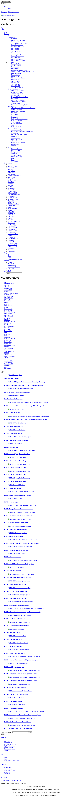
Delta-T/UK (11, 183)
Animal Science (12, 128)
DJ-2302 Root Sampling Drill (13, 639)
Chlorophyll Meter (16, 65)
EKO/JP (10, 186)
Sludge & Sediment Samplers (19, 119)
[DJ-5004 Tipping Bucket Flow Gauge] (19, 457)
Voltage (13, 160)
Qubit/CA (10, 219)
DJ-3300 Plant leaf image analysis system (16, 550)
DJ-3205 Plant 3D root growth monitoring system (19, 564)
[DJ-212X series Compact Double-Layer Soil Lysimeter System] (26, 711)
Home (6, 32)
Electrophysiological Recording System (22, 131)
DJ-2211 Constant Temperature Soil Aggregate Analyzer (21, 660)
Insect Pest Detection (17, 139)
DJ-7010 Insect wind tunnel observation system (18, 515)
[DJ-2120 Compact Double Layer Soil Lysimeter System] (24, 677)
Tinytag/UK (11, 240)
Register (3, 28)
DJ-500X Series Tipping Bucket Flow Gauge (17, 495)
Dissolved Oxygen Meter (18, 111)
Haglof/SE (11, 201)
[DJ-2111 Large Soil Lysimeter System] (19, 684)
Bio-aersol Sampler (16, 149)
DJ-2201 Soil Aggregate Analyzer (14, 667)
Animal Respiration (16, 130)
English (3, 3)
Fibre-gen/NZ (11, 196)
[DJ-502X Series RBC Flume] (16, 485)
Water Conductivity (16, 120)
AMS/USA (11, 167)
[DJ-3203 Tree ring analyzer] (16, 567)
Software (13, 145)
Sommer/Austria (12, 230)
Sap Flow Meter (15, 81)
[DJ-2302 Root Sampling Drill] (17, 636)
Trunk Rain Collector (17, 87)
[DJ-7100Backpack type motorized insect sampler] (22, 505)
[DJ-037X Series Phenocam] (16, 409)
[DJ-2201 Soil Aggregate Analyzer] (18, 663)
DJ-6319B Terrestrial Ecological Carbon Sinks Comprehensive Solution (25, 419)
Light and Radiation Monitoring (20, 97)
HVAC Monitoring (16, 156)
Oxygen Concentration (17, 56)
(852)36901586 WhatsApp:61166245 (11, 780)
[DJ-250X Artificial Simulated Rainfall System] (21, 718)
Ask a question (12, 265)
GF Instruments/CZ (13, 199)
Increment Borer (15, 75)
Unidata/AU (11, 248)
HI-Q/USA (11, 202)
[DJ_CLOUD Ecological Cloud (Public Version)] (22, 725)
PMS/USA (11, 216)
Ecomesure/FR (12, 191)
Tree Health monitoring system (13, 399)
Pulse (12, 158)
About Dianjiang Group (11, 378)
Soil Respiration (15, 57)
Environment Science (14, 89)
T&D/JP (10, 235)
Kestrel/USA (11, 205)
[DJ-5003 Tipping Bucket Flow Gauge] (19, 464)
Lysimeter (14, 38)
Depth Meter (14, 117)
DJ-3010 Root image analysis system (15, 598)
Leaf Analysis (15, 76)
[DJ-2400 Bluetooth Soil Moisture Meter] (19, 615)
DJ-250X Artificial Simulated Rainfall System (17, 722)
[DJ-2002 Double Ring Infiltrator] (17, 698)
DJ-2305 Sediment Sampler (12, 632)
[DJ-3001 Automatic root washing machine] (20, 601)
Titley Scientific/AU (13, 238)
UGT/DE (10, 249)
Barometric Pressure (16, 92)
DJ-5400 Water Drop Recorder (13, 426)
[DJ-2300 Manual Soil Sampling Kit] (18, 649)
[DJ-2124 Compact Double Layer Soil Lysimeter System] (24, 670)
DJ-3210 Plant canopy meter (12, 557)
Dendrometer (15, 67)
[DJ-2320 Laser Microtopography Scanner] (20, 622)
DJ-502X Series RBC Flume (12, 488)
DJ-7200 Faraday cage (11, 502)
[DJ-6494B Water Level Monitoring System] (20, 388)
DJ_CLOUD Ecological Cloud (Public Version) (18, 728)
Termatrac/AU (12, 237)
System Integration (13, 141)
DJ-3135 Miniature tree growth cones (15, 584)
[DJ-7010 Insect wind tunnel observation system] (21, 512)
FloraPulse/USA (12, 197)
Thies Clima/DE (12, 246)
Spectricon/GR (12, 226)
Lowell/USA (11, 210)
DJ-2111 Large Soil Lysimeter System (15, 687)
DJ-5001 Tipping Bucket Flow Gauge (15, 481)
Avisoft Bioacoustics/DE (14, 175)
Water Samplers (15, 122)
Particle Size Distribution (18, 40)
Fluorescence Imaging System (19, 70)
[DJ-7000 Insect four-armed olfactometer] (19, 519)
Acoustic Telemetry (16, 109)
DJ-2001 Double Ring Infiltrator (13, 708)
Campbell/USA (12, 179)
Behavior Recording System (19, 134)
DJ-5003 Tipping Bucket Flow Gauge (15, 467)
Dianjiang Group (12, 166)
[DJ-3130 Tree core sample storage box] (19, 588)
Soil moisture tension (17, 59)
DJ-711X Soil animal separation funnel (15, 529)
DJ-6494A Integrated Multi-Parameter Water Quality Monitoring (23, 385)
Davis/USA (11, 182)
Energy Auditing (15, 152)
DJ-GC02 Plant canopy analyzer (14, 536)
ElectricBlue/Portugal (14, 194)
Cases (9, 257)
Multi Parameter (15, 114)
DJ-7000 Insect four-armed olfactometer (16, 522)
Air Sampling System (17, 93)
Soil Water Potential (16, 51)
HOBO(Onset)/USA (13, 204)
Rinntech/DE (11, 223)
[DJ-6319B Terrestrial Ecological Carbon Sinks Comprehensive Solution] (28, 416)
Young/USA (11, 251)
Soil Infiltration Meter (17, 45)
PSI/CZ (10, 218)
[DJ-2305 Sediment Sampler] (16, 629)
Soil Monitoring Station (17, 46)
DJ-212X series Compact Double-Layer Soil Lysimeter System (22, 715)
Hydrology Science (13, 106)
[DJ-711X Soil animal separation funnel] (19, 526)
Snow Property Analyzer (18, 100)
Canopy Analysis (16, 64)
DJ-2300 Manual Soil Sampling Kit (14, 653)
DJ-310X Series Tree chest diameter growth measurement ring (22, 612)
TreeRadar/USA (12, 243)
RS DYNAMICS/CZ (14, 221)
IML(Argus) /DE (12, 208)
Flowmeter (14, 112)
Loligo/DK (11, 212)
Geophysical (14, 153)
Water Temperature (16, 123)
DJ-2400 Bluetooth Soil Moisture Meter (16, 619)
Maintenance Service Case (15, 259)
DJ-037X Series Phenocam (12, 412)
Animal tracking (15, 136)
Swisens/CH (11, 232)
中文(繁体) (7, 8)
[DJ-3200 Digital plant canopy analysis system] (21, 574)
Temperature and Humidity (18, 101)
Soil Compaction (16, 42)
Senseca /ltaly (11, 224)
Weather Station (15, 103)
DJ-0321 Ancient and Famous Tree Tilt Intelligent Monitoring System (24, 406)
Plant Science (11, 62)
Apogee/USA (11, 171)
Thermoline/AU (12, 245)
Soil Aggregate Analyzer (18, 60)
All (8, 35)
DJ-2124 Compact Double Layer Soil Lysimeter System (20, 673)
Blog (5, 253)
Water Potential (15, 86)
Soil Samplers (15, 49)
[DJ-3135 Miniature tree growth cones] (19, 581)
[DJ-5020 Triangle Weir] (15, 443)
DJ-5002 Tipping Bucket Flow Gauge (15, 474)
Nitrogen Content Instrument (19, 78)
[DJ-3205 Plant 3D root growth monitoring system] (22, 560)
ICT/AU (10, 207)
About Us (10, 270)
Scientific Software (16, 155)
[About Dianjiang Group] (15, 375)
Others (9, 147)
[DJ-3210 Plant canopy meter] (16, 553)
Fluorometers (15, 68)
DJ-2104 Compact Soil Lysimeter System (16, 694)
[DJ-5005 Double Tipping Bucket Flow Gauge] (21, 450)
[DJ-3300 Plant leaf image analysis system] (20, 546)
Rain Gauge (14, 98)
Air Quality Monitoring (17, 90)
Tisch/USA (11, 241)
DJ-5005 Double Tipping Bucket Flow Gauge (17, 454)
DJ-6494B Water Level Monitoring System (17, 392)
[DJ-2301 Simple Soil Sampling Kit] (18, 643)
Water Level (14, 125)
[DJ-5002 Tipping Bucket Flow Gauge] (19, 471)
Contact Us (11, 268)
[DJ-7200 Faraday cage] (15, 498)
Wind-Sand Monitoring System (19, 105)
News (9, 256)
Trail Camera (14, 133)
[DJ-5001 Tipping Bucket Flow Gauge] (19, 478)
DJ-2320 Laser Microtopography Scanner (16, 625)
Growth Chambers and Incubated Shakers (22, 71)
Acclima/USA (12, 172)
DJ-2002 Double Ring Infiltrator (13, 701)
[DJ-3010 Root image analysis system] (19, 594)
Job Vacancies (8, 271)
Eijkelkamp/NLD (12, 193)
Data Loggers (15, 144)
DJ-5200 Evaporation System (13, 433)
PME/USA (11, 215)
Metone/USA (11, 213)
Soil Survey (14, 161)
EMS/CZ (10, 185)
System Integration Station (18, 142)
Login (2, 29)
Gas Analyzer (15, 95)
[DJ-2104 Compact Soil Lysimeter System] (20, 691)
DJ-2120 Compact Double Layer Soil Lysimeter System (20, 680)
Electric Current (15, 150)
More (2, 734)
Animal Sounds (15, 138)
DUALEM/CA (12, 180)
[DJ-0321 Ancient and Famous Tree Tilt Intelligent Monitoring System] (28, 402)
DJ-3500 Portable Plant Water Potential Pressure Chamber (21, 543)
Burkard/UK (11, 177)
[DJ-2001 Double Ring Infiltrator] (17, 704)
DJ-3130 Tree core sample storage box (15, 591)
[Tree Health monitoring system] (17, 395)
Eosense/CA (11, 190)
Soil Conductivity (16, 54)
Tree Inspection (15, 84)
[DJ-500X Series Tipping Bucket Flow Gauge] (21, 491)
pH (12, 116)
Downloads (11, 264)
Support (6, 260)
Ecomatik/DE (11, 188)
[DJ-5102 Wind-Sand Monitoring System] (20, 436)
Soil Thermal (14, 53)
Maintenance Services (14, 267)
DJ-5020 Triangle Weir (11, 447)
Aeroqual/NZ (11, 174)
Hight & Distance (16, 73)
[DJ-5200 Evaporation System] (16, 430)
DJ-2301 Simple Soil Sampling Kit (14, 646)
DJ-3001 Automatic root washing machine (16, 605)
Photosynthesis (15, 79)
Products (6, 34)
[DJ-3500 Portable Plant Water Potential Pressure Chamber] (24, 540)
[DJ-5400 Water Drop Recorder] (17, 423)
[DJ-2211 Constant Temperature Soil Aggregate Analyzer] (24, 656)
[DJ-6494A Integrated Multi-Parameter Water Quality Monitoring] (26, 382)
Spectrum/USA (12, 229)
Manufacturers (8, 163)
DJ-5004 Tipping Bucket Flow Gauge (15, 461)
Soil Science (11, 37)
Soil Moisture (15, 48)
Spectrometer (15, 82)
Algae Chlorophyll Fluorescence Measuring (23, 108)
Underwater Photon (16, 127)
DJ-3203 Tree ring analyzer (12, 570)
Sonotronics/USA (13, 234)
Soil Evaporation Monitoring (19, 43)
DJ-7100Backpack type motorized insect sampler (18, 509)
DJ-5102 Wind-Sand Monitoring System (16, 440)
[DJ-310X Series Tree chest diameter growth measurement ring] (26, 608)
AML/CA (10, 169)
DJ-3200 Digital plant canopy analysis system (17, 577)
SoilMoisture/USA (13, 227)
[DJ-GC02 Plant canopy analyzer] (17, 533)
